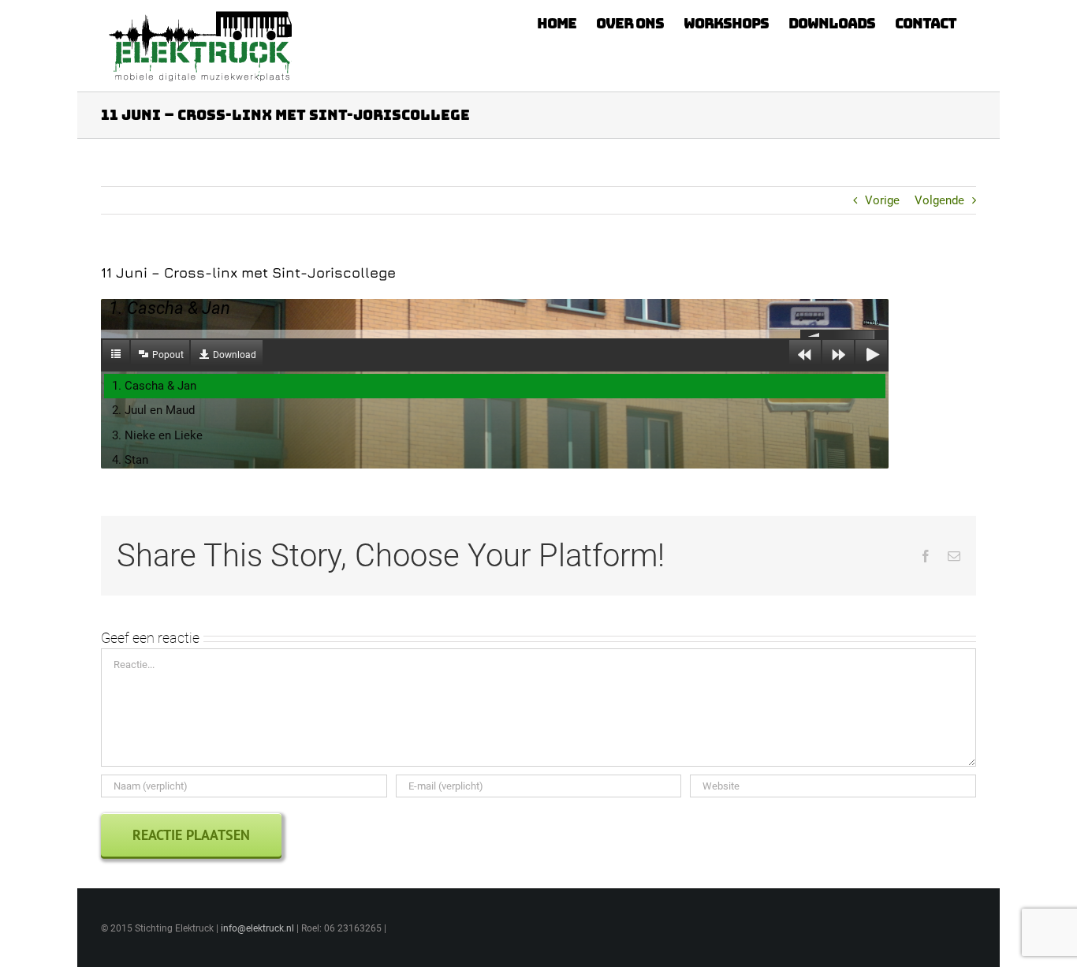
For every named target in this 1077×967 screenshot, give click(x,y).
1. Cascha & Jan (154, 386)
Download (234, 354)
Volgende (939, 200)
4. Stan (130, 460)
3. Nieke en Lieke (157, 435)
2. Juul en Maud (153, 410)
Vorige (882, 200)
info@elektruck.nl (257, 928)
